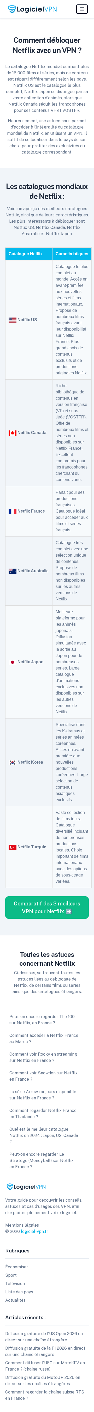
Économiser (16, 1266)
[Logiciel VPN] (32, 9)
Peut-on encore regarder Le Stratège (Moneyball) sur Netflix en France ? (41, 1160)
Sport (11, 1275)
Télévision (15, 1283)
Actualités (15, 1300)
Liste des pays (19, 1291)
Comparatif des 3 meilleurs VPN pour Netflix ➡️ (47, 907)
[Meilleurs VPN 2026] (26, 1186)
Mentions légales (22, 1225)
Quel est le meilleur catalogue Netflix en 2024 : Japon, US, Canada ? (43, 1135)
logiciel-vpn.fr (34, 1231)
